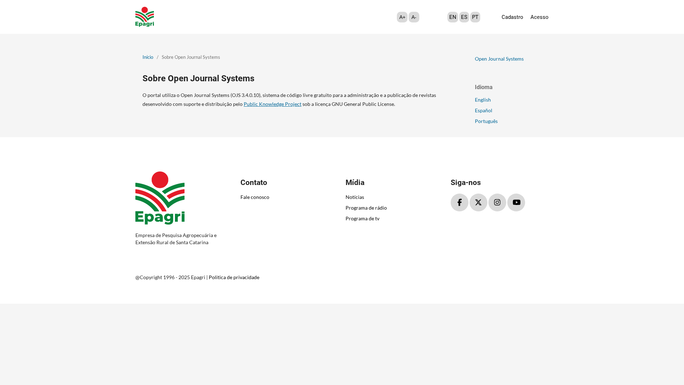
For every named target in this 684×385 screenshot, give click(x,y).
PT (475, 17)
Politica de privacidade (234, 277)
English (483, 100)
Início (147, 57)
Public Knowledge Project (272, 104)
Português (486, 121)
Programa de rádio (366, 208)
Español (483, 110)
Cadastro (512, 17)
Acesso (539, 17)
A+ (402, 17)
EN (452, 17)
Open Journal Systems (499, 59)
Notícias (355, 197)
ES (464, 17)
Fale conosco (254, 197)
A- (413, 17)
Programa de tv (362, 218)
